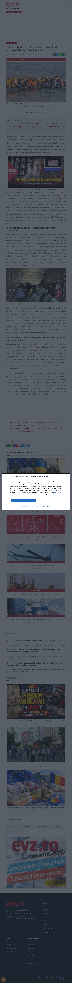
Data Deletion (26, 506)
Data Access (36, 506)
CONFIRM (23, 500)
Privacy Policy (46, 506)
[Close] (66, 477)
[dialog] (36, 491)
